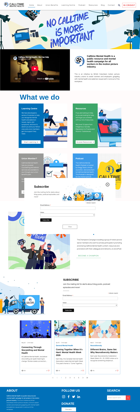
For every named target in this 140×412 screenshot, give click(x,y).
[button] (107, 184)
